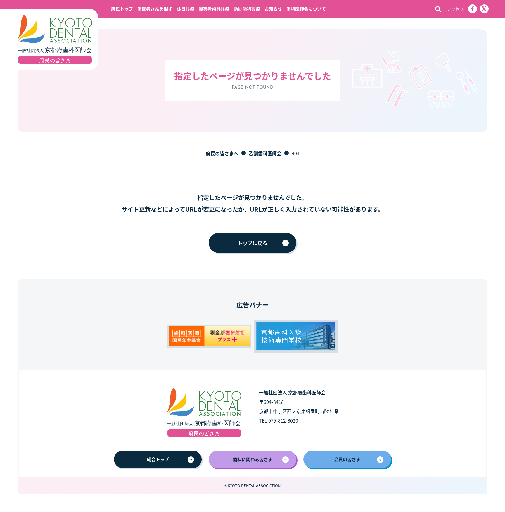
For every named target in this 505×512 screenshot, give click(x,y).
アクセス (455, 9)
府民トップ (122, 9)
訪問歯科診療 (247, 9)
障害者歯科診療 (214, 9)
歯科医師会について (306, 9)
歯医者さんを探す (154, 9)
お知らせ (273, 9)
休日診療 (185, 9)
